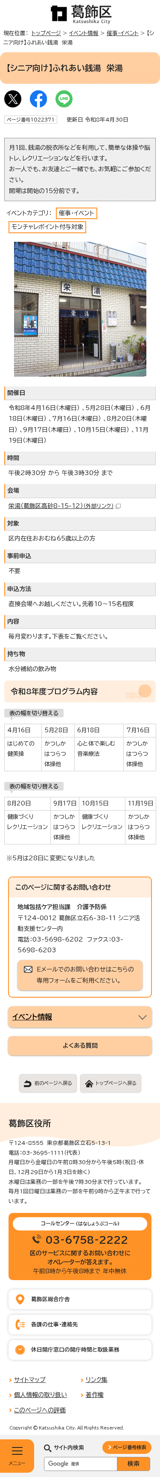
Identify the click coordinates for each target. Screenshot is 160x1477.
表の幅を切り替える (33, 713)
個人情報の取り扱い (40, 1395)
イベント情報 (84, 33)
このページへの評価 (40, 1410)
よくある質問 (80, 1046)
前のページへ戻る (53, 1083)
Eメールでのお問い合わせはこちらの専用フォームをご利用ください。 (85, 974)
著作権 (95, 1395)
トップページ (46, 33)
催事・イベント (123, 33)
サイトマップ (30, 1380)
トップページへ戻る (116, 1083)
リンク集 (97, 1380)
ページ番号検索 (129, 1447)
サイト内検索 (69, 1447)
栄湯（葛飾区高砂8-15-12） (61, 506)
